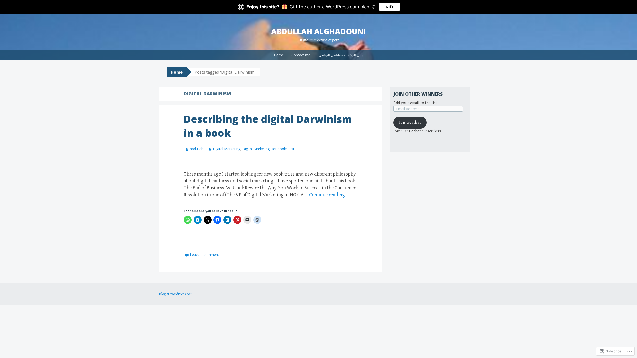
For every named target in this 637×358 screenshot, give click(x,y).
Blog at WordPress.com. (176, 294)
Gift (389, 7)
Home (279, 55)
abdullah (196, 148)
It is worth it (410, 122)
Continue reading (327, 195)
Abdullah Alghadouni (318, 31)
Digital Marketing (226, 148)
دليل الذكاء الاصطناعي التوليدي (341, 55)
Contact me (300, 55)
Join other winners (418, 94)
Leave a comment (204, 254)
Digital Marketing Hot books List (268, 148)
